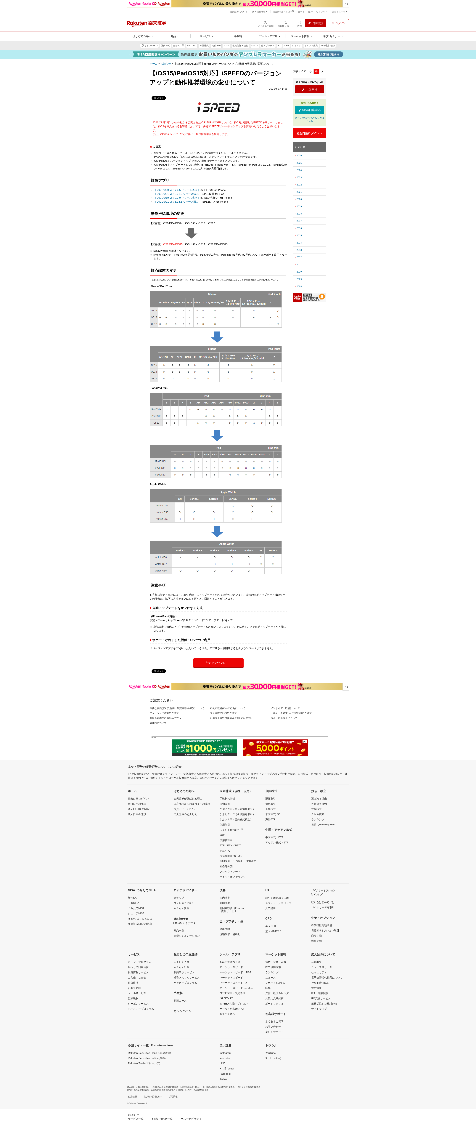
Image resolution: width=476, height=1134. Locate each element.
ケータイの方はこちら (233, 1008)
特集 (268, 987)
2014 (298, 242)
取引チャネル (227, 1014)
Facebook (225, 1073)
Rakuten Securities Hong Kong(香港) (149, 1052)
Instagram (225, 1052)
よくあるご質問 (274, 1021)
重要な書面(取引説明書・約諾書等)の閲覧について (177, 708)
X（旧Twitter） (228, 1068)
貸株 (222, 835)
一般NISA (133, 902)
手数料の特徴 (227, 798)
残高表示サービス (184, 972)
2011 (298, 264)
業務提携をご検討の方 (324, 1003)
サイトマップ (319, 1008)
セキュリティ (319, 972)
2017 (298, 221)
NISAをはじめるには (140, 918)
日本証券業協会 (142, 1087)
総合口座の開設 (137, 803)
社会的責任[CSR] (321, 982)
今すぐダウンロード (218, 662)
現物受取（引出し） (231, 934)
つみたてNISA (136, 908)
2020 (298, 199)
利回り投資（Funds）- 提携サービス (232, 910)
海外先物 (316, 940)
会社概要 (316, 961)
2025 (298, 163)
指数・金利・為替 (275, 961)
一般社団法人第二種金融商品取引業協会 (217, 1087)
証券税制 (133, 998)
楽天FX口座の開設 (138, 809)
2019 (298, 206)
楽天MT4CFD (273, 931)
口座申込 (309, 89)
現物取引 (225, 803)
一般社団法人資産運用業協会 (248, 1087)
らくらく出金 (181, 967)
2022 (298, 184)
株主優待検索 (273, 967)
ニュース (270, 977)
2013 (298, 250)
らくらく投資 (181, 908)
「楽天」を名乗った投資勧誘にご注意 (291, 713)
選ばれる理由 (319, 798)
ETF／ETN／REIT (230, 845)
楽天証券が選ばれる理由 (188, 798)
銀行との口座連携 (138, 967)
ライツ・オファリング (233, 876)
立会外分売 (226, 866)
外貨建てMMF (319, 803)
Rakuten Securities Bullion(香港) (147, 1058)
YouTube (225, 1058)
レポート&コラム (275, 982)
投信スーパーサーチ (323, 824)
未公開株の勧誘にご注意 (223, 713)
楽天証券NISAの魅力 (140, 923)
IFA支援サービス (321, 998)
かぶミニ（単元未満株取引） (237, 809)
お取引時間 (134, 987)
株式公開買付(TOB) (231, 855)
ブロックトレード (230, 871)
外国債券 (225, 902)
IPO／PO (225, 850)
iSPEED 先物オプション (234, 1003)
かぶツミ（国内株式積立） (236, 819)
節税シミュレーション (187, 935)
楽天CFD (270, 926)
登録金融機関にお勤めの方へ (165, 718)
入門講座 (270, 908)
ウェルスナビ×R (183, 902)
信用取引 (225, 824)
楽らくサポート (274, 1031)
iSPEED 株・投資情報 (232, 993)
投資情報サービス (138, 972)
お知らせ (165, 63)
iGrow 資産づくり (230, 961)
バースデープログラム (141, 1008)
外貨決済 (133, 982)
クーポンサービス (138, 1003)
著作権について (158, 723)
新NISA (132, 897)
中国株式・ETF (274, 837)
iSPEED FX (226, 998)
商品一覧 (179, 930)
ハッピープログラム (185, 982)
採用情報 (316, 987)
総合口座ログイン (138, 798)
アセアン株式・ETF (277, 842)
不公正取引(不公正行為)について (227, 708)
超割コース (180, 1000)
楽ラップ (179, 897)
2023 (298, 177)
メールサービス (137, 993)
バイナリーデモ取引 (323, 907)
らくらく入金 (181, 961)
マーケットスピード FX (233, 982)
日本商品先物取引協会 (189, 1087)
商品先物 (316, 935)
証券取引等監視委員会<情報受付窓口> (231, 718)
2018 (298, 213)
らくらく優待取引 (231, 829)
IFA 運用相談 (319, 993)
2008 (298, 286)
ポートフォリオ (274, 1003)
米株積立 (270, 809)
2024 (298, 170)
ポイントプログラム (139, 961)
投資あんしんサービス (187, 977)
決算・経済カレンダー (278, 993)
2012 (298, 257)
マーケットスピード (231, 977)
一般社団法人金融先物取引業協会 (164, 1087)
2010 (298, 271)
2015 (298, 235)
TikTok (223, 1078)
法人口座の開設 (137, 814)
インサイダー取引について (285, 708)
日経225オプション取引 (325, 930)
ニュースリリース (321, 967)
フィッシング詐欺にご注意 (164, 713)
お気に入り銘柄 (274, 998)
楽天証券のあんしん (185, 814)
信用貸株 (226, 840)
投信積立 (316, 809)
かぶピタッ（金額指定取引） (237, 814)
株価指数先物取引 (321, 925)
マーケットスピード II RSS (235, 972)
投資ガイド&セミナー (186, 809)
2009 (298, 279)
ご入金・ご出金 (137, 977)
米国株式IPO (272, 814)
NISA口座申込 (309, 110)
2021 (298, 192)
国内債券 (225, 897)
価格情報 (225, 929)
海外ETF (270, 819)
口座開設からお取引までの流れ (192, 803)
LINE (222, 1063)
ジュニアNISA (136, 913)
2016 (298, 228)
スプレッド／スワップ (278, 902)
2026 (298, 155)
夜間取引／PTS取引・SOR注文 (238, 861)
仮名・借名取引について (284, 718)
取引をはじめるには (277, 897)
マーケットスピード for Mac (236, 987)
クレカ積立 (317, 814)
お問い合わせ (273, 1026)
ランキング (317, 819)
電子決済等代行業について (326, 977)
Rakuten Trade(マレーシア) (144, 1063)
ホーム (153, 63)
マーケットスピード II (232, 967)
